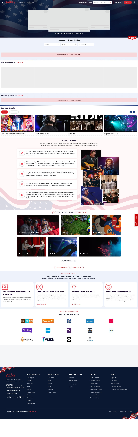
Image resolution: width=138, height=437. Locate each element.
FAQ (49, 386)
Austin (29, 386)
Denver (29, 395)
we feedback (136, 220)
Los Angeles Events (96, 389)
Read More (40, 304)
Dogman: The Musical (111, 134)
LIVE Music (114, 381)
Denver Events (94, 383)
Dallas (29, 389)
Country (14, 112)
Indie (4, 112)
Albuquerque (31, 392)
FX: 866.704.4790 (11, 393)
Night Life (114, 378)
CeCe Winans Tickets (42, 134)
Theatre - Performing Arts (119, 389)
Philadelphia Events (96, 392)
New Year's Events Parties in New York (13, 134)
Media (71, 387)
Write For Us (52, 392)
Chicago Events (95, 381)
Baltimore (30, 398)
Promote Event (83, 2)
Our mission (51, 378)
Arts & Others (115, 383)
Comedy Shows (116, 386)
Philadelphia (31, 404)
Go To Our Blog (62, 267)
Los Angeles (30, 378)
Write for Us (77, 267)
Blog (90, 2)
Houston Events (95, 386)
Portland (30, 383)
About (50, 383)
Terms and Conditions (126, 411)
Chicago (29, 381)
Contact (50, 389)
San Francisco (94, 398)
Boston (29, 401)
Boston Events (94, 378)
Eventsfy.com (33, 411)
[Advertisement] (69, 356)
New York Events (95, 395)
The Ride (72, 134)
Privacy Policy (113, 411)
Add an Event (73, 380)
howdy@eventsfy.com (13, 390)
